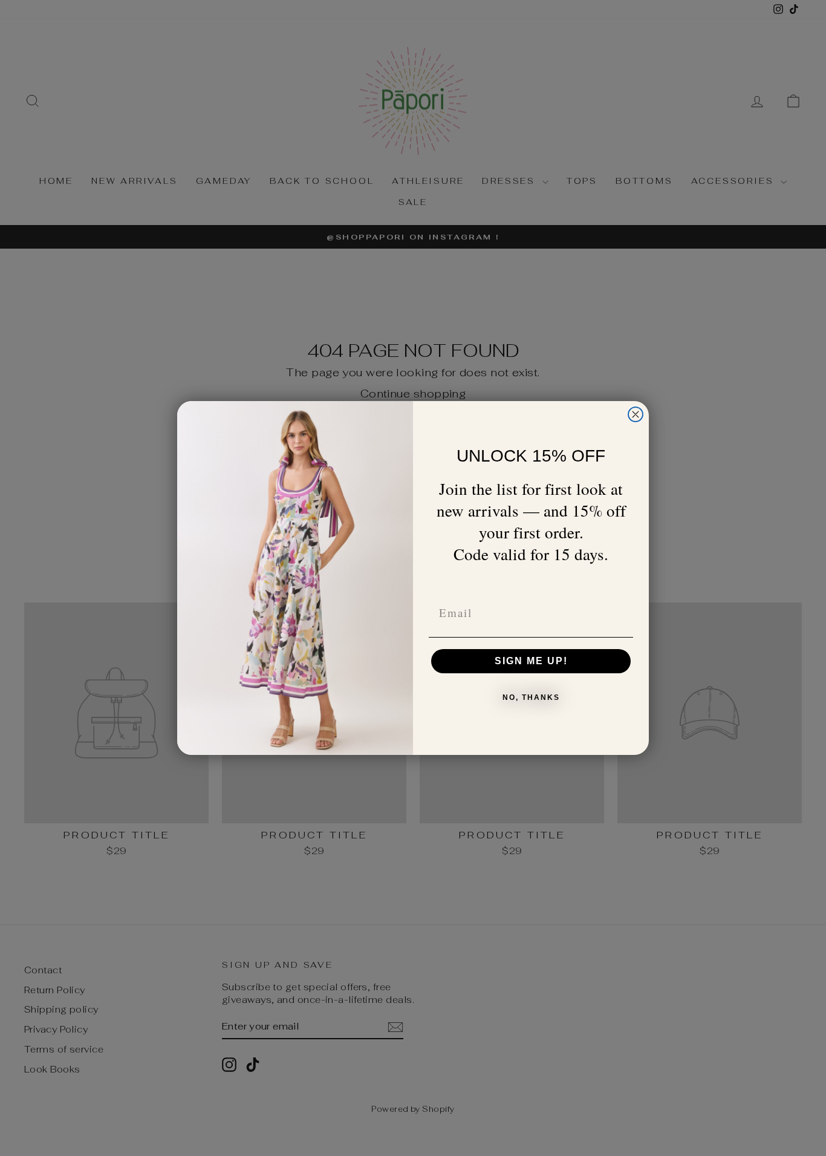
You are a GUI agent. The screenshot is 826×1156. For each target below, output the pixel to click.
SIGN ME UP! (531, 661)
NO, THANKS (531, 697)
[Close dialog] (635, 414)
